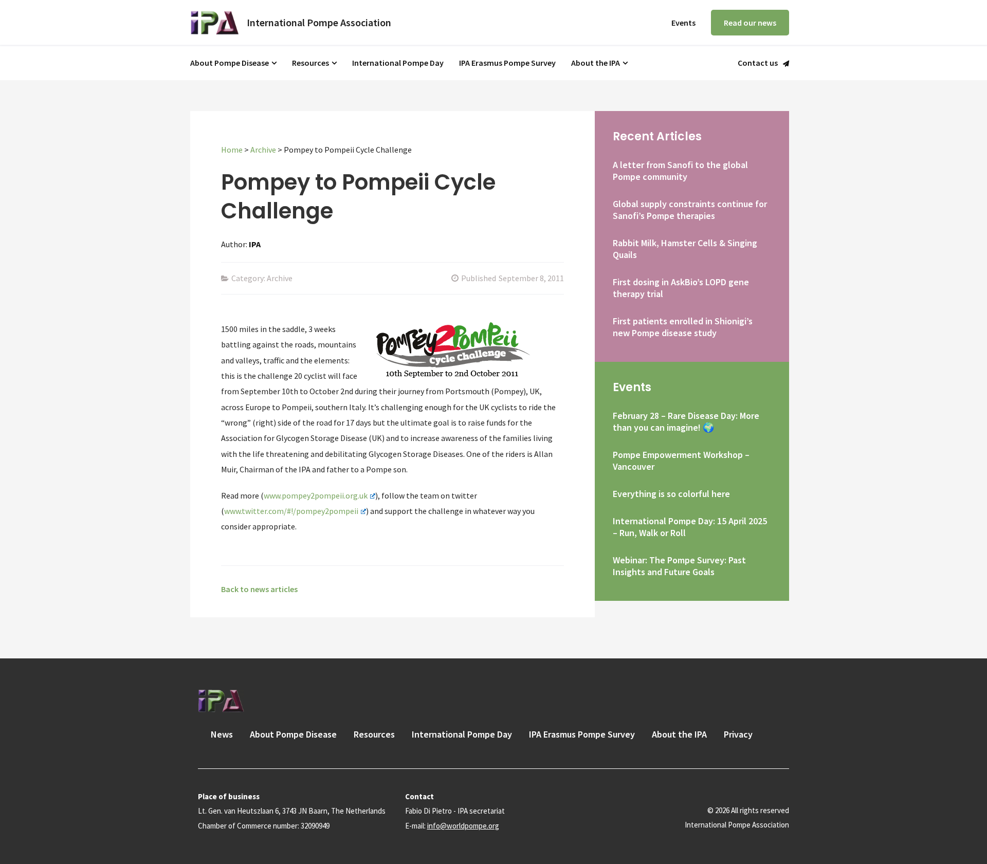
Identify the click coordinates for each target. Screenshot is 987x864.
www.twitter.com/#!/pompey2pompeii (291, 511)
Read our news (750, 22)
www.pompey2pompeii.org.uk (316, 495)
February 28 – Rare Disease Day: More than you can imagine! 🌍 (686, 421)
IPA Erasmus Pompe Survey (507, 63)
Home (232, 149)
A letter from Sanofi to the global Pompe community (680, 170)
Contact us (758, 63)
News (222, 734)
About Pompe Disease (229, 63)
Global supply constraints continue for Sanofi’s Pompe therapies (690, 210)
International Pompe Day (398, 63)
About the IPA (595, 63)
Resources (310, 63)
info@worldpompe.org (463, 826)
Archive (263, 149)
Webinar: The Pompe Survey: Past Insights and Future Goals (679, 566)
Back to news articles (259, 589)
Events (683, 22)
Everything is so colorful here (671, 494)
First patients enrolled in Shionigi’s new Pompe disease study (683, 327)
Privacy (738, 734)
